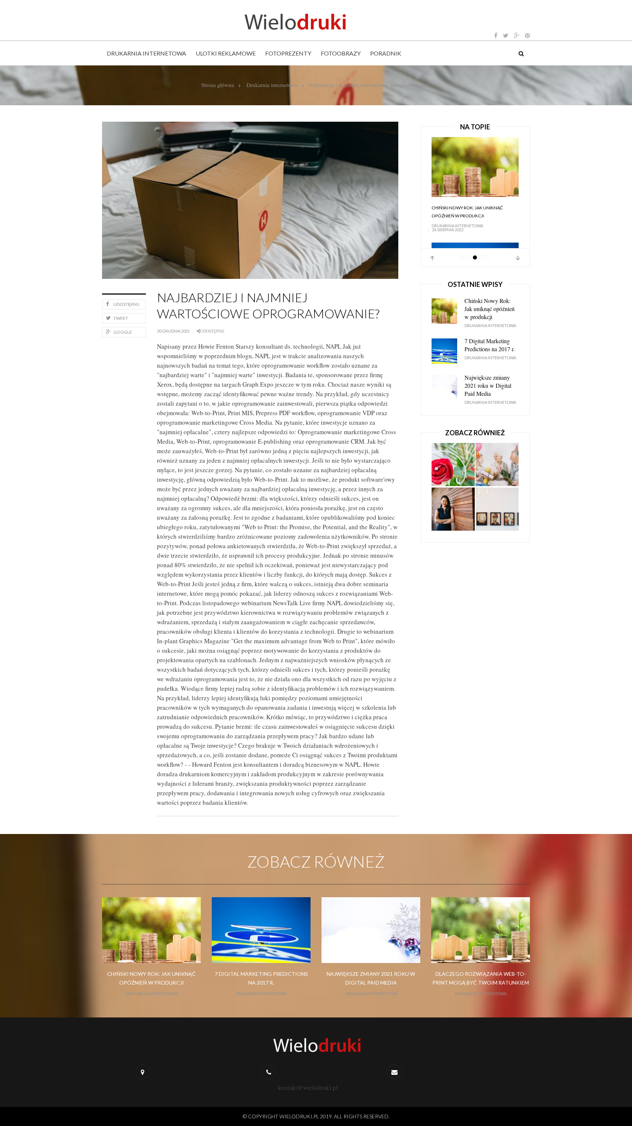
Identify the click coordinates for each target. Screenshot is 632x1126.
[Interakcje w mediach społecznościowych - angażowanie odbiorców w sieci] (453, 465)
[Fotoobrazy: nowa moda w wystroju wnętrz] (497, 509)
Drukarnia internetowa (146, 53)
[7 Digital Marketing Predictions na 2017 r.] (475, 169)
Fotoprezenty (288, 53)
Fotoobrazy (341, 53)
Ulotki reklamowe (226, 53)
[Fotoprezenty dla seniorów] (497, 465)
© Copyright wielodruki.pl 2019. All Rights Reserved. (316, 1116)
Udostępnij (126, 304)
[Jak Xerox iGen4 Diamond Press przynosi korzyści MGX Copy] (453, 509)
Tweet (120, 318)
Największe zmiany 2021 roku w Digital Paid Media (487, 385)
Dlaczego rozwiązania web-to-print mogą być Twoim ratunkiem (480, 978)
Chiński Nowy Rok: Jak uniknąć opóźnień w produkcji (489, 309)
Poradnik (385, 53)
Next (518, 258)
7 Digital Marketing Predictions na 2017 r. (472, 217)
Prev (432, 258)
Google (122, 332)
